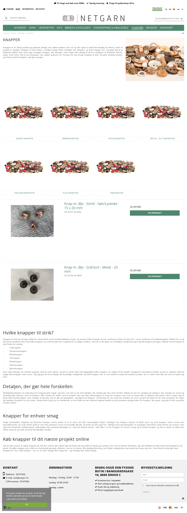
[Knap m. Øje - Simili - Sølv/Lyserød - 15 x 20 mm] (32, 229)
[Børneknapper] (70, 111)
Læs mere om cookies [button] (17, 499)
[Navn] (162, 474)
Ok (26, 505)
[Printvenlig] (183, 33)
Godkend (146, 492)
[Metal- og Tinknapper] (162, 111)
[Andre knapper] (24, 111)
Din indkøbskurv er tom (167, 19)
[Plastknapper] (70, 166)
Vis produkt (155, 213)
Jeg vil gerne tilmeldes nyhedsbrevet (165, 485)
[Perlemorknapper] (24, 166)
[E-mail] (162, 480)
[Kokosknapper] (116, 111)
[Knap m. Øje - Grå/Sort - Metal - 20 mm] (32, 292)
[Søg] (16, 18)
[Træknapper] (116, 166)
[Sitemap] (183, 498)
